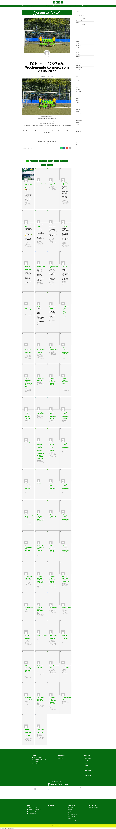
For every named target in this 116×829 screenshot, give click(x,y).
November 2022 (79, 89)
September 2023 (79, 67)
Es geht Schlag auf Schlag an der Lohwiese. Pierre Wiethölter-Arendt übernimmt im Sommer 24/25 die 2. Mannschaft (40, 450)
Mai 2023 (77, 76)
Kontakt (77, 6)
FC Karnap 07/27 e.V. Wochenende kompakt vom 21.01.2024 (52, 579)
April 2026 (77, 36)
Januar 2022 (78, 111)
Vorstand (50, 165)
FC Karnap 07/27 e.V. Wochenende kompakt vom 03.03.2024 (65, 487)
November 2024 (79, 47)
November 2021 (79, 115)
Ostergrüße (28, 443)
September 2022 (79, 93)
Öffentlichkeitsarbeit (58, 6)
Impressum (60, 758)
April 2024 (77, 52)
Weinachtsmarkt (41, 266)
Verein (48, 6)
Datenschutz (60, 757)
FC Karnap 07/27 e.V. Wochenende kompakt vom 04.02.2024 (65, 548)
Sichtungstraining (41, 183)
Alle (27, 160)
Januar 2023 (78, 85)
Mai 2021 (77, 124)
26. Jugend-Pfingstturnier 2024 (52, 516)
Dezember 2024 (78, 45)
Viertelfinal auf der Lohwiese (40, 226)
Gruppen (41, 6)
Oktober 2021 (78, 118)
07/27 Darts (40, 484)
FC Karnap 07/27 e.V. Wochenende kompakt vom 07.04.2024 (65, 415)
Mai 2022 (77, 102)
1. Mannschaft (34, 160)
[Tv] (62, 2)
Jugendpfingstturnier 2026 (80, 24)
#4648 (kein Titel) (88, 775)
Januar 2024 (78, 58)
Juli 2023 (77, 71)
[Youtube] (57, 2)
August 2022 (78, 96)
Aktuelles (33, 6)
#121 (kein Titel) (88, 758)
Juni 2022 (77, 100)
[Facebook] (54, 2)
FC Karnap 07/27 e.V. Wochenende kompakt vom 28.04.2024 (52, 381)
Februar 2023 (78, 82)
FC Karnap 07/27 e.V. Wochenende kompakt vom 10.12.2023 (52, 700)
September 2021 (79, 120)
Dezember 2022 (78, 87)
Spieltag (39, 306)
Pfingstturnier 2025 (79, 27)
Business (69, 6)
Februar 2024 (78, 56)
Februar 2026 (78, 39)
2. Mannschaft (43, 160)
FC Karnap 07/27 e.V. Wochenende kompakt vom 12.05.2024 (65, 350)
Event (50, 160)
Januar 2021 (78, 129)
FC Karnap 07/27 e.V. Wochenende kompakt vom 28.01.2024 (40, 579)
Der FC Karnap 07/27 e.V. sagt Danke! (28, 578)
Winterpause (52, 225)
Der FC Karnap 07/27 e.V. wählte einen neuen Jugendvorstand (66, 309)
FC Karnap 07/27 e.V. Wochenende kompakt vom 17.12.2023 (28, 668)
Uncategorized (64, 160)
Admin (27, 202)
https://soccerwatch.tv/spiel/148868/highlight (47, 143)
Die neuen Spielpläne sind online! (40, 609)
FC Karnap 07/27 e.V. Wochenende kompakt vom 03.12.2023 (28, 732)
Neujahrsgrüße (53, 607)
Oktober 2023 (78, 65)
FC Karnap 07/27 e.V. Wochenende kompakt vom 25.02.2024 (40, 518)
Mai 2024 (77, 50)
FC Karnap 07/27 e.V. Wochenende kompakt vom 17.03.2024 (28, 487)
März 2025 (77, 43)
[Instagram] (59, 2)
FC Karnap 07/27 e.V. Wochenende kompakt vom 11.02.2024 (52, 548)
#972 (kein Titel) (88, 770)
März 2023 (77, 80)
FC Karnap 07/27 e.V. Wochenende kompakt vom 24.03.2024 (65, 446)
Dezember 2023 (78, 60)
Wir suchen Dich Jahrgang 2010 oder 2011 (83, 18)
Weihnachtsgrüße (66, 607)
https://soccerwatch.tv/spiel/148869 (47, 137)
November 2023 (79, 63)
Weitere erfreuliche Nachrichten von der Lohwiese (65, 381)
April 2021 (77, 126)
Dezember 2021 (78, 113)
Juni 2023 (77, 74)
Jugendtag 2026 (78, 22)
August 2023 (78, 69)
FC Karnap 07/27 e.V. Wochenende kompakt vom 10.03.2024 (52, 487)
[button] (61, 148)
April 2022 (77, 104)
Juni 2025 (77, 41)
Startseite (25, 6)
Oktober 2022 (78, 91)
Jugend (56, 160)
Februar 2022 (78, 109)
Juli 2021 (77, 122)
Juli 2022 (77, 98)
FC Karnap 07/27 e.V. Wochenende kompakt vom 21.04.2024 (28, 415)
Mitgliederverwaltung (88, 6)
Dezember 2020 (78, 131)
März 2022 (77, 107)
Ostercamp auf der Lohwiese (27, 637)
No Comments (28, 205)
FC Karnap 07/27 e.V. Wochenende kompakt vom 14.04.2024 (52, 415)
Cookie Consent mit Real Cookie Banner (8, 828)
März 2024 (77, 54)
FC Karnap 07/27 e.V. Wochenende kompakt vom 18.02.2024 (65, 518)
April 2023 (77, 78)
